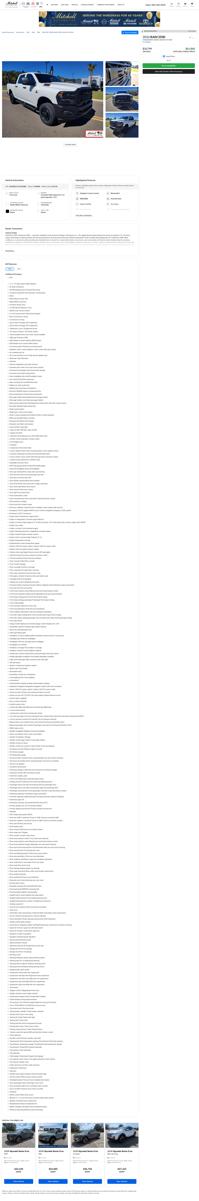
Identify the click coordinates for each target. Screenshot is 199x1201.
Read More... (10, 251)
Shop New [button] (54, 5)
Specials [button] (75, 5)
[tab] (9, 269)
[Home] (47, 5)
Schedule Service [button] (87, 5)
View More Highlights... (84, 215)
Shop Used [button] (65, 5)
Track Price (170, 56)
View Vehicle (18, 1181)
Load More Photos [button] (70, 145)
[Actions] (193, 38)
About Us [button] (121, 5)
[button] (52, 99)
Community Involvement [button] (106, 5)
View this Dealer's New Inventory (169, 71)
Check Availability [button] (169, 66)
